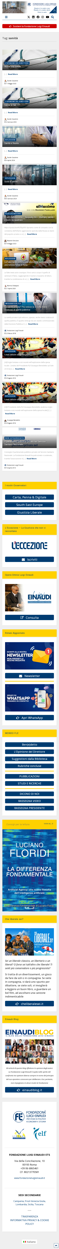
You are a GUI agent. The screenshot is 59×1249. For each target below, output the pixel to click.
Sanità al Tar (10, 105)
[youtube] (47, 17)
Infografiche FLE (13, 303)
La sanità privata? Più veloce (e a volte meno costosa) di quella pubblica (25, 308)
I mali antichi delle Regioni (17, 354)
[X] (28, 17)
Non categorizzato (14, 438)
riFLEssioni (10, 140)
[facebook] (38, 17)
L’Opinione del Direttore (17, 63)
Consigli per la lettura (18, 824)
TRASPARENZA (29, 1216)
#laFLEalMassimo (13, 214)
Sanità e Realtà (11, 143)
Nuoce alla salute (12, 66)
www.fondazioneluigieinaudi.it (29, 1178)
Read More (13, 74)
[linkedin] (33, 17)
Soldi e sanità (10, 181)
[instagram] (42, 17)
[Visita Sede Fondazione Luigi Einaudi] (29, 11)
